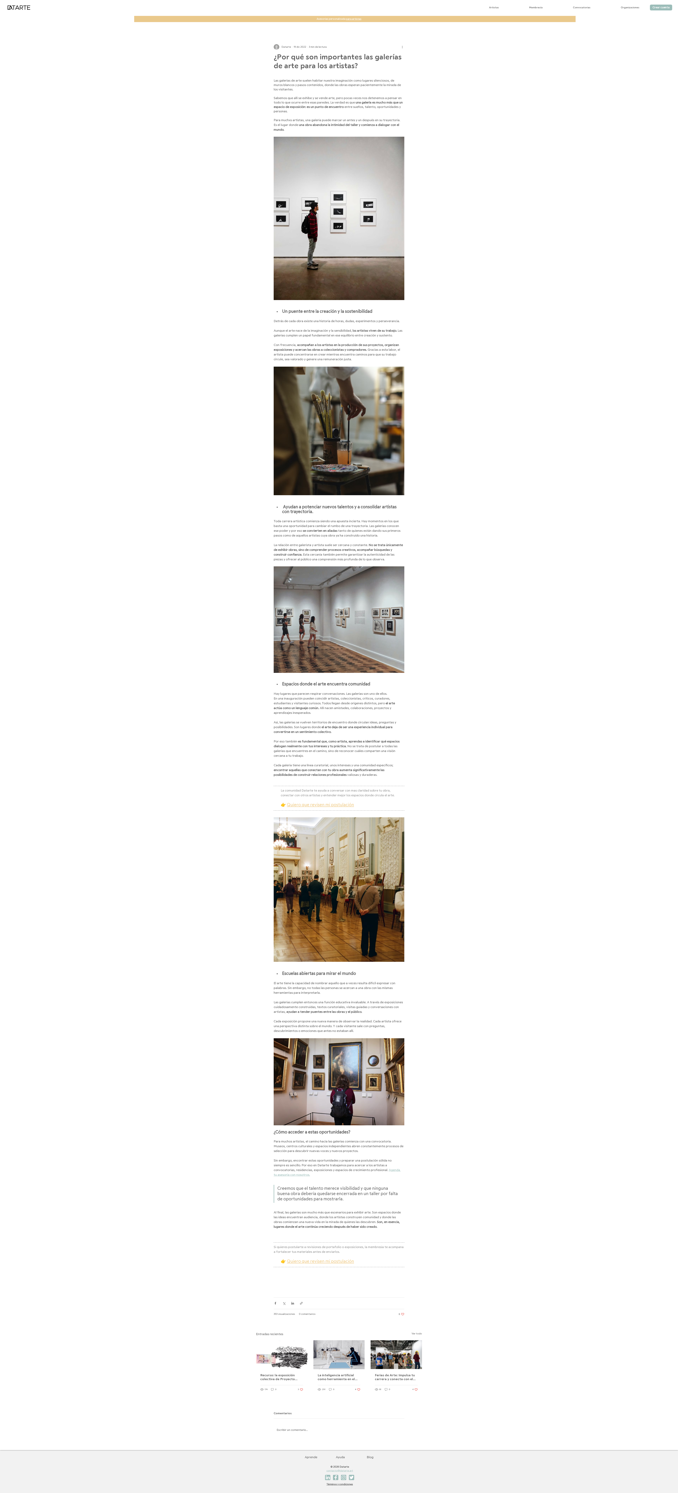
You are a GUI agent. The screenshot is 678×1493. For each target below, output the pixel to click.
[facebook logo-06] (335, 1477)
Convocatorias (325, 22)
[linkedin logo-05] (327, 1477)
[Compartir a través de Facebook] (275, 1303)
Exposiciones (298, 22)
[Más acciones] (402, 47)
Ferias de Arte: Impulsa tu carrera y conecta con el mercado (395, 1377)
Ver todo (417, 1333)
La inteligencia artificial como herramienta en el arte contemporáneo (336, 1377)
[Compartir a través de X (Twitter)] (284, 1303)
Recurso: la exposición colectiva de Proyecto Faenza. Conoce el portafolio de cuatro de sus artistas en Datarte (279, 1377)
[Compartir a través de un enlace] (301, 1303)
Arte (278, 22)
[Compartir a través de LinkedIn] (292, 1303)
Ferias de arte (353, 22)
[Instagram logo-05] (343, 1477)
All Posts (262, 22)
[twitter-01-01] (351, 1477)
